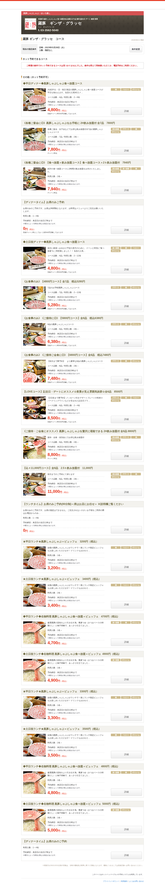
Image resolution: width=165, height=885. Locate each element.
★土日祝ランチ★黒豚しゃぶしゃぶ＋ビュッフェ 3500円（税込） (62, 729)
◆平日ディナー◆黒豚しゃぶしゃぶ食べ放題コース (52, 83)
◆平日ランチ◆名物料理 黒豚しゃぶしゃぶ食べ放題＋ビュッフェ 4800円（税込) (70, 766)
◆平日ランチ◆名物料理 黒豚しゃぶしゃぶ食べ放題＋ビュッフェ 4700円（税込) (70, 616)
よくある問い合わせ (136, 881)
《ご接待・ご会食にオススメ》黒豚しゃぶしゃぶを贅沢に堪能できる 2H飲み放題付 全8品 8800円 (79, 431)
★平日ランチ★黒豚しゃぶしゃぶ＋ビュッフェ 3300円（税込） (60, 691)
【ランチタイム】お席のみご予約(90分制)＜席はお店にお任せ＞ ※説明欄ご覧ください (73, 504)
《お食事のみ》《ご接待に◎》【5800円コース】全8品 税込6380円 (63, 318)
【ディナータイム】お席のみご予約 (43, 202)
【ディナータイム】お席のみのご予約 (45, 841)
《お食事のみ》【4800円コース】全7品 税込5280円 (54, 281)
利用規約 (124, 881)
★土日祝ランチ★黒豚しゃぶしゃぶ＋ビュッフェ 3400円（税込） (62, 579)
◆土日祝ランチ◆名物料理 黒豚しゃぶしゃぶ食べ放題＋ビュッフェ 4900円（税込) (71, 654)
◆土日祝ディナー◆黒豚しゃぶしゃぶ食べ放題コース (54, 242)
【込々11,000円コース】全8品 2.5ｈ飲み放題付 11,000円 (58, 468)
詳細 (126, 111)
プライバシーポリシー (111, 881)
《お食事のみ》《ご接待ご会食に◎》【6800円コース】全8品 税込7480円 (67, 355)
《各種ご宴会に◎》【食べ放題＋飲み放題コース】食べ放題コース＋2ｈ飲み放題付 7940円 (77, 162)
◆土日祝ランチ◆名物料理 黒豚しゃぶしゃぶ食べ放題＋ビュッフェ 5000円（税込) (71, 803)
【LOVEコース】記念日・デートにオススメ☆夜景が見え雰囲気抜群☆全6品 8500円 (72, 391)
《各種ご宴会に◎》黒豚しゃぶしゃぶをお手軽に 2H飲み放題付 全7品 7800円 (69, 123)
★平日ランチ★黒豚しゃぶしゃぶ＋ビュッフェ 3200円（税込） (60, 541)
